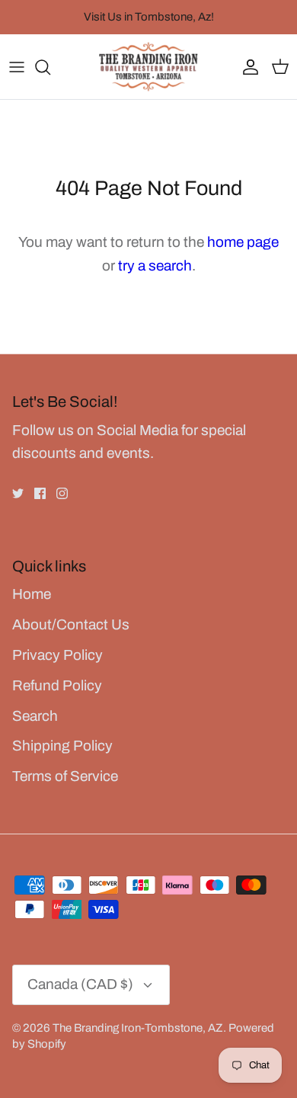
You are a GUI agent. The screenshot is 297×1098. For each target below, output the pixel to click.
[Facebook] (40, 493)
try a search (155, 266)
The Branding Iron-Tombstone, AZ (138, 1028)
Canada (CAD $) (80, 984)
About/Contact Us (70, 624)
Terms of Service (65, 776)
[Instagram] (62, 493)
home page (243, 242)
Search (35, 716)
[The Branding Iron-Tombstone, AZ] (148, 66)
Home (31, 594)
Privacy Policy (57, 655)
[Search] (50, 67)
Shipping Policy (62, 746)
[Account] (246, 67)
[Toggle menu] (17, 67)
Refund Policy (57, 685)
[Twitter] (18, 493)
